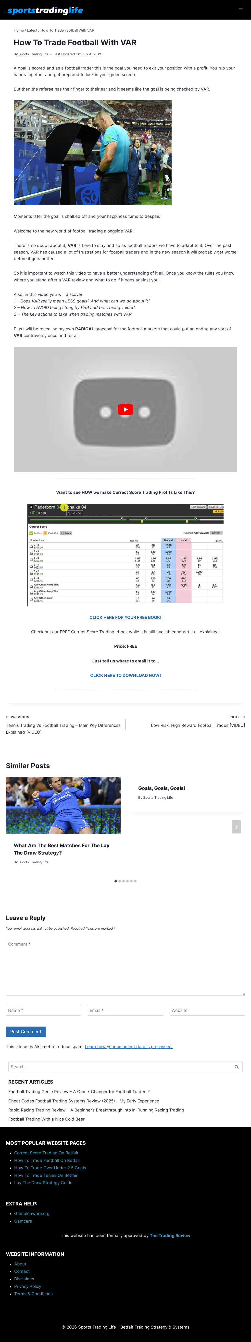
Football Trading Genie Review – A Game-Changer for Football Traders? (79, 1091)
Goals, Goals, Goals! (161, 788)
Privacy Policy (27, 1286)
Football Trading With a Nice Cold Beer (46, 1119)
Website (180, 1010)
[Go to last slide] (14, 826)
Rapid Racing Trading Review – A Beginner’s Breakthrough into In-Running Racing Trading (96, 1110)
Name (15, 1010)
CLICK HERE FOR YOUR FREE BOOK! (125, 617)
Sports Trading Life (34, 54)
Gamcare (23, 1221)
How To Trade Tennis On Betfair (45, 1175)
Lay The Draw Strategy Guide (43, 1182)
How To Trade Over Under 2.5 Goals (50, 1167)
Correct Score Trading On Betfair (46, 1152)
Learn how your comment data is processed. (129, 1046)
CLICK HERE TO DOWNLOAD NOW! (125, 675)
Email (97, 1010)
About (20, 1263)
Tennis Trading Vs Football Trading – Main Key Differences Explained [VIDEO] (63, 725)
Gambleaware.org (32, 1213)
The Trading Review (170, 1235)
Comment (19, 944)
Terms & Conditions (33, 1293)
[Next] (236, 826)
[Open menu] (240, 9)
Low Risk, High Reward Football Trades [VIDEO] (198, 721)
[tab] (115, 881)
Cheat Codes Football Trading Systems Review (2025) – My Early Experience (83, 1101)
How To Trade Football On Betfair (47, 1160)
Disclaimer (24, 1278)
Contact (22, 1271)
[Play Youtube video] (125, 409)
